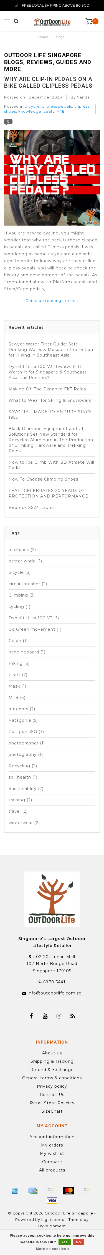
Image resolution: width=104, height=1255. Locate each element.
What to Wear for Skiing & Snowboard (50, 400)
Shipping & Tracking (52, 1061)
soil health (23, 777)
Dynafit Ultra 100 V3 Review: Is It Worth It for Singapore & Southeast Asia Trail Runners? (48, 372)
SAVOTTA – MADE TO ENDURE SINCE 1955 (50, 414)
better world (25, 561)
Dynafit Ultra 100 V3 (34, 617)
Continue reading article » (52, 301)
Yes (64, 1242)
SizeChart (52, 1111)
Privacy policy (52, 1086)
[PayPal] (87, 1191)
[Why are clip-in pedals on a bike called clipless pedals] (52, 179)
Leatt (49, 111)
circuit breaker (28, 583)
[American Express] (15, 1191)
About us (52, 1053)
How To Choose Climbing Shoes (43, 479)
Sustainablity (26, 788)
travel (18, 811)
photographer (27, 743)
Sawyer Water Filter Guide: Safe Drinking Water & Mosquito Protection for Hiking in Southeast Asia (51, 350)
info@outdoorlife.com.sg (55, 993)
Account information (52, 1136)
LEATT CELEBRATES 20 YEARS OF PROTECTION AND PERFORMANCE (48, 493)
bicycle (32, 106)
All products (52, 1170)
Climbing (22, 595)
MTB (61, 111)
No (78, 1242)
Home (43, 37)
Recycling (23, 765)
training (20, 799)
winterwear (24, 822)
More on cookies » (53, 1249)
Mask (17, 686)
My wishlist (52, 1153)
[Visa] (52, 1200)
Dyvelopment (52, 1226)
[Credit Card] (33, 1191)
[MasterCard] (69, 1191)
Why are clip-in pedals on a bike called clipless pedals (48, 82)
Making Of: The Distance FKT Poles (47, 389)
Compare (52, 1161)
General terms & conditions (52, 1077)
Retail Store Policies (52, 1102)
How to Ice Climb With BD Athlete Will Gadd (51, 465)
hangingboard (27, 652)
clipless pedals (57, 106)
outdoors (22, 708)
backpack (22, 549)
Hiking (19, 663)
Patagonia (23, 720)
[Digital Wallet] (51, 1191)
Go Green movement (35, 629)
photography (26, 754)
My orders (52, 1145)
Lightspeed (53, 1220)
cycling (20, 606)
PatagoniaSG (26, 731)
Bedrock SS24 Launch (33, 507)
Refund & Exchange (52, 1069)
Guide (18, 640)
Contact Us (52, 1094)
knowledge (29, 111)
